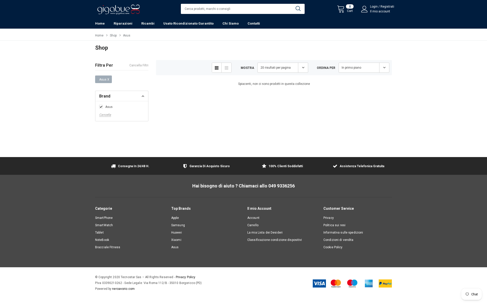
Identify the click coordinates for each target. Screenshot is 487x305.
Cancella (105, 115)
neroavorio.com (123, 289)
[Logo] (118, 8)
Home (99, 35)
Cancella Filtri (138, 65)
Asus (109, 107)
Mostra (247, 68)
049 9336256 (281, 185)
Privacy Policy (186, 277)
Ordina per (326, 68)
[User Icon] (364, 9)
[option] (129, 166)
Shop (113, 35)
